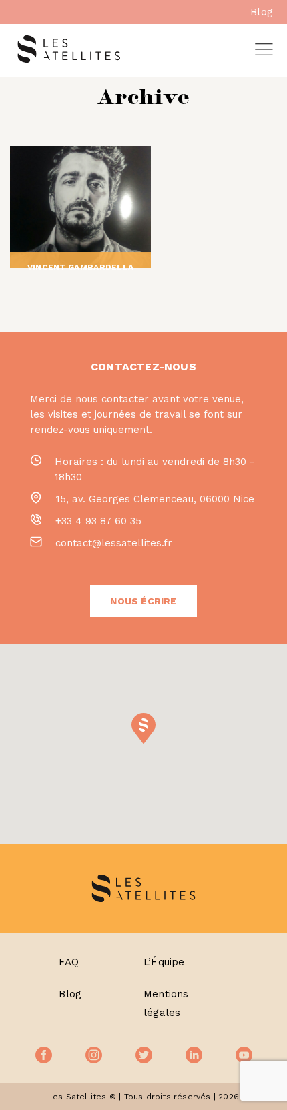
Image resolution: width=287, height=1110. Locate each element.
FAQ (69, 962)
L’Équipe (164, 962)
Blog (261, 12)
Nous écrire (143, 601)
